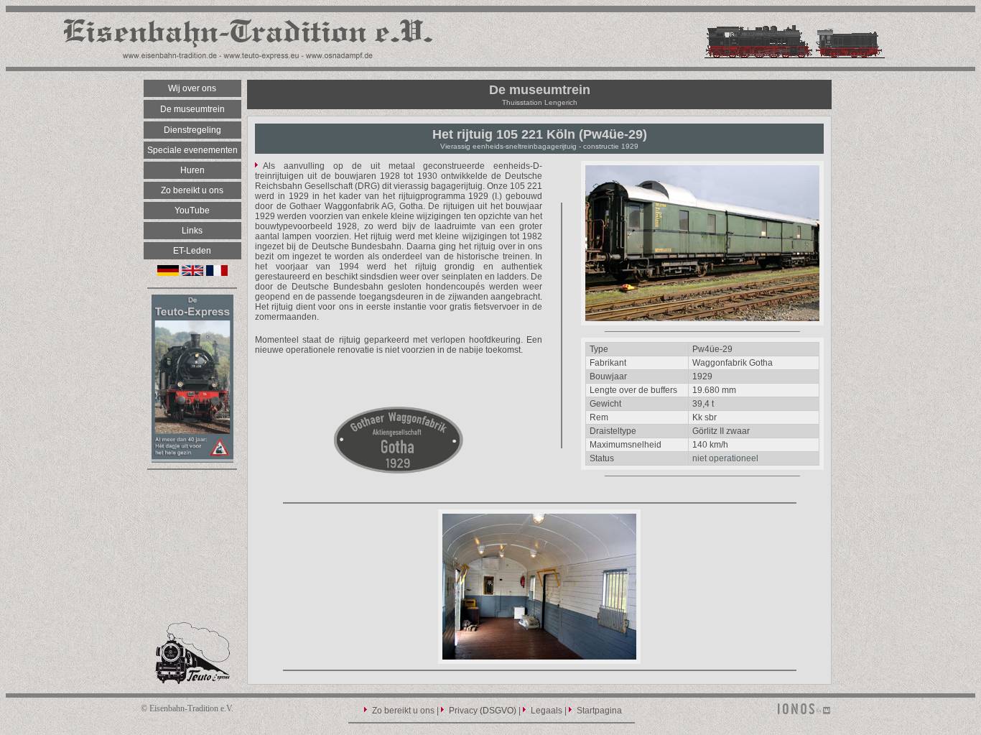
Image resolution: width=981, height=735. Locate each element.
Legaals (546, 711)
